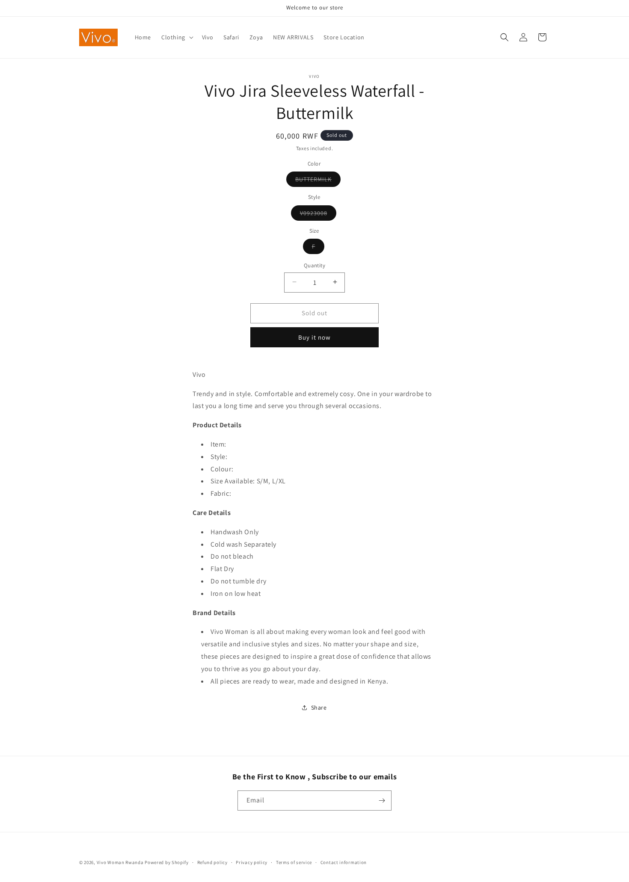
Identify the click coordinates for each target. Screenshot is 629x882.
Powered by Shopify (167, 862)
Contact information (343, 862)
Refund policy (212, 862)
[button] (176, 37)
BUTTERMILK (318, 180)
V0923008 (318, 214)
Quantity (314, 265)
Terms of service (294, 862)
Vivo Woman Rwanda (120, 862)
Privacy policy (251, 862)
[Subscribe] (381, 800)
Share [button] (319, 707)
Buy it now (314, 337)
